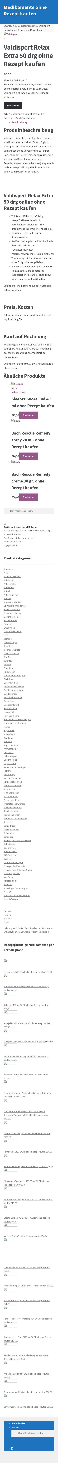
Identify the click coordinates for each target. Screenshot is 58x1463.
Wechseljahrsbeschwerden (17, 895)
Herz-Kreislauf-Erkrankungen (17, 719)
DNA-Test (8, 657)
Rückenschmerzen (13, 807)
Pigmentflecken (11, 792)
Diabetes (8, 646)
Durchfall (8, 660)
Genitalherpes (10, 693)
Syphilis (7, 858)
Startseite (10, 25)
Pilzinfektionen (11, 796)
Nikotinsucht (10, 789)
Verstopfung (10, 880)
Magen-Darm (10, 763)
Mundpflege (9, 774)
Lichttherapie (10, 756)
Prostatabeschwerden (14, 803)
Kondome (8, 737)
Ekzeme (7, 664)
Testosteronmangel (13, 862)
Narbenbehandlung (13, 781)
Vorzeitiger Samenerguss (16, 888)
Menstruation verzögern (15, 767)
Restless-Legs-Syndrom (15, 818)
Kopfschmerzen (11, 745)
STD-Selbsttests (11, 855)
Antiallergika (10, 583)
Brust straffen (10, 620)
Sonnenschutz (10, 851)
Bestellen (13, 105)
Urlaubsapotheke (12, 873)
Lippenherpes (10, 759)
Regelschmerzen (12, 814)
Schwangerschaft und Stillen (17, 840)
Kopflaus (8, 741)
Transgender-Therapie (14, 866)
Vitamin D (8, 884)
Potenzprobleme (12, 800)
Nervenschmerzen (12, 785)
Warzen (7, 891)
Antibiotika (9, 587)
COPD (6, 635)
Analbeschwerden (12, 576)
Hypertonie (9, 730)
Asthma (7, 598)
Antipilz (7, 591)
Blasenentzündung (13, 613)
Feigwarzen (9, 671)
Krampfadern (10, 748)
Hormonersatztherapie (15, 723)
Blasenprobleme (12, 616)
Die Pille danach (11, 653)
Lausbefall (9, 752)
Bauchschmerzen (12, 609)
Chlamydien (9, 627)
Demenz (8, 638)
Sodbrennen (10, 847)
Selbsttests (9, 844)
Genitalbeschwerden (14, 686)
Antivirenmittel (11, 594)
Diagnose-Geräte (12, 649)
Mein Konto (18, 1423)
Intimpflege (9, 734)
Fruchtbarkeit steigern (14, 675)
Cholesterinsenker (13, 631)
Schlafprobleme (27, 25)
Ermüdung (8, 668)
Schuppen (8, 836)
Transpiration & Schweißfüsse (18, 869)
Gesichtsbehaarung (13, 697)
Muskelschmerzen (12, 778)
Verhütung (9, 877)
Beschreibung (19, 122)
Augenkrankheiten (12, 602)
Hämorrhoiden (10, 708)
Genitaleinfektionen (13, 690)
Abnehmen (9, 569)
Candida (7, 624)
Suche (15, 1427)
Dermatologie (10, 642)
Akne (6, 572)
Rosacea (8, 822)
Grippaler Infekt (11, 704)
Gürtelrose (9, 679)
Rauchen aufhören (12, 811)
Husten (7, 726)
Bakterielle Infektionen (15, 605)
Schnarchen (9, 833)
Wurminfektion (11, 899)
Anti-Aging (9, 580)
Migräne (7, 770)
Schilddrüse (9, 825)
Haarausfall (9, 712)
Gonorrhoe (9, 701)
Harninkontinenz (11, 715)
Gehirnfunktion (11, 682)
